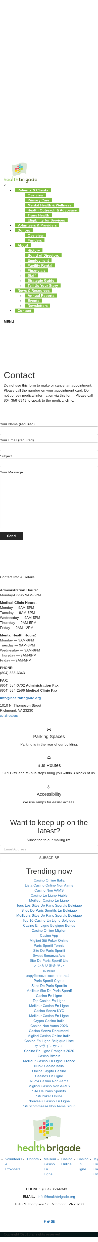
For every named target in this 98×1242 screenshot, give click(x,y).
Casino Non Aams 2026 (49, 1026)
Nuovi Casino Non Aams (49, 1081)
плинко (49, 971)
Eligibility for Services (46, 220)
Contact (24, 311)
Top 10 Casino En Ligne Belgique (49, 920)
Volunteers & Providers (37, 225)
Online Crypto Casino (49, 1071)
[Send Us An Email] (53, 1222)
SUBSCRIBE (49, 858)
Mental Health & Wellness (49, 205)
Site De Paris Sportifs (49, 1091)
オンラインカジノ (49, 1046)
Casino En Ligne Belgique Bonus (49, 925)
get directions (9, 715)
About (23, 245)
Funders (35, 240)
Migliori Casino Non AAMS (49, 1086)
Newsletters (38, 306)
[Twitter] (48, 1222)
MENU (9, 322)
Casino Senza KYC (49, 1011)
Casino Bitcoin (49, 1056)
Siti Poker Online (49, 1096)
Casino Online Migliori (49, 930)
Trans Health (38, 215)
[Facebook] (45, 1222)
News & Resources (34, 290)
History (34, 250)
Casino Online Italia (49, 880)
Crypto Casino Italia (49, 1021)
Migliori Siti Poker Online (49, 940)
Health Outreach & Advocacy (52, 210)
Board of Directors (43, 255)
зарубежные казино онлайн (49, 976)
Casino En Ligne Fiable (49, 895)
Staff (32, 275)
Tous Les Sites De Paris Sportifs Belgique (49, 905)
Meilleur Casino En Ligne (49, 900)
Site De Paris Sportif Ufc (49, 961)
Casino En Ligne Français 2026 (49, 1051)
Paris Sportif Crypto (49, 981)
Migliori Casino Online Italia (49, 1036)
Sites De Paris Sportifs (49, 986)
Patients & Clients (33, 190)
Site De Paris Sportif (49, 950)
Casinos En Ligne (49, 1076)
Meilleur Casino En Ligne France (49, 1061)
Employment (38, 260)
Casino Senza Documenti (49, 1031)
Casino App (49, 935)
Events (33, 301)
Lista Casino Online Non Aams (49, 885)
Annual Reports (41, 296)
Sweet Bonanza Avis (49, 956)
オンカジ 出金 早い (49, 966)
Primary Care (38, 200)
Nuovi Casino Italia (49, 1066)
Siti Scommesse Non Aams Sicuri (49, 1106)
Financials (36, 270)
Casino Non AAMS (49, 890)
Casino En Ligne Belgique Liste (49, 1041)
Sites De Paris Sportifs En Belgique (49, 910)
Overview (35, 195)
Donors (24, 230)
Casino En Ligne (49, 996)
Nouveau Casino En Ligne (49, 1101)
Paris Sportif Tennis (49, 945)
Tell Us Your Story (43, 285)
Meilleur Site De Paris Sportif (49, 991)
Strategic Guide (41, 280)
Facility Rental (40, 265)
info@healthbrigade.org (56, 1197)
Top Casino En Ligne (49, 1001)
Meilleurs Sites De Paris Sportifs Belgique (49, 915)
